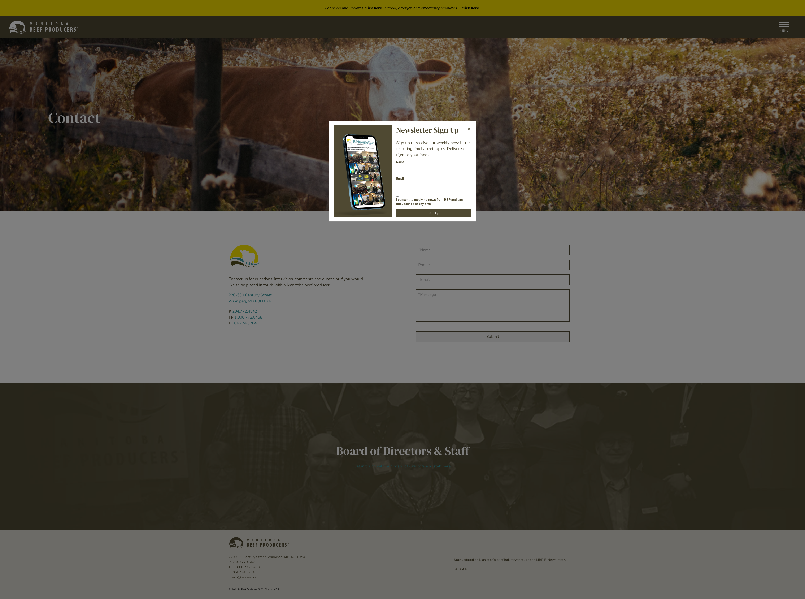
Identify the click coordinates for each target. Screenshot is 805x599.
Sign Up (433, 213)
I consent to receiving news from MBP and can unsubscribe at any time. (429, 201)
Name (400, 162)
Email (400, 178)
